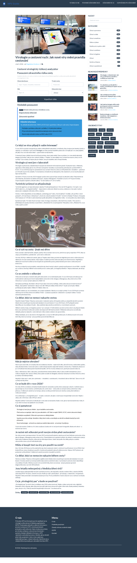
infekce (100, 147)
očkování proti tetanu (112, 142)
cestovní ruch (33, 492)
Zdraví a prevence (95, 30)
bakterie (91, 134)
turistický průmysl (67, 492)
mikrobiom (92, 142)
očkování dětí (108, 134)
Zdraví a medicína (95, 38)
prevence (109, 151)
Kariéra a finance (95, 62)
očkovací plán (93, 151)
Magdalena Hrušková (32, 64)
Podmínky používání (58, 524)
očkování (110, 130)
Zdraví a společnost (96, 66)
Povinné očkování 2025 (91, 3)
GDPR (54, 530)
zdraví (113, 138)
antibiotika (105, 138)
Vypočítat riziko (50, 99)
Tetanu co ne (74, 3)
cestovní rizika (44, 492)
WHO (43, 134)
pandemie (92, 147)
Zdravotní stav (56, 89)
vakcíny (100, 142)
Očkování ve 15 (108, 3)
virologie (24, 492)
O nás (53, 521)
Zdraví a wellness (95, 50)
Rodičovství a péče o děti (97, 46)
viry (117, 151)
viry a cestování (55, 492)
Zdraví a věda (94, 34)
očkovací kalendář (94, 138)
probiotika (92, 155)
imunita (99, 134)
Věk (18, 89)
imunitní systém (109, 147)
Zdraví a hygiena (95, 54)
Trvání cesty (56, 81)
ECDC (50, 134)
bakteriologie (92, 130)
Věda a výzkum (94, 42)
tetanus (102, 151)
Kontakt (54, 533)
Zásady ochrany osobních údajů (61, 527)
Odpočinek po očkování (126, 3)
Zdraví (92, 58)
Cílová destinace (22, 81)
